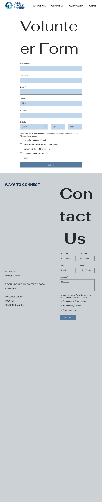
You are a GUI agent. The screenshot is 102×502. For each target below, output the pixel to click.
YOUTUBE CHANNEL (14, 305)
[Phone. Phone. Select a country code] (24, 103)
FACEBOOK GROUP (14, 297)
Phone (22, 99)
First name (64, 254)
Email (23, 87)
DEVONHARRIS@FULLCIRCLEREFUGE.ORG (25, 284)
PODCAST (9, 301)
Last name (83, 254)
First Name (25, 64)
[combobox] (34, 126)
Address (23, 110)
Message (64, 277)
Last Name (25, 75)
